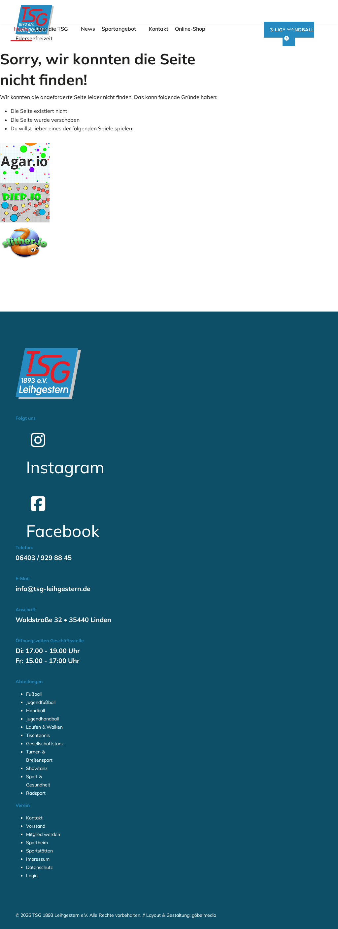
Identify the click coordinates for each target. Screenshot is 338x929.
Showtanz (37, 768)
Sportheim (37, 843)
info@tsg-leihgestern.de (53, 588)
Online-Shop (190, 28)
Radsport (36, 793)
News (88, 28)
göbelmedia (204, 915)
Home (21, 28)
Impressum (38, 859)
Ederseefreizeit (34, 38)
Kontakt (158, 28)
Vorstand (35, 826)
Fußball (34, 694)
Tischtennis (38, 735)
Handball (35, 710)
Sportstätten (39, 851)
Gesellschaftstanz (45, 744)
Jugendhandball (42, 719)
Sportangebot (119, 28)
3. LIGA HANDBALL (292, 30)
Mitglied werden (43, 834)
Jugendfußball (40, 702)
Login (32, 876)
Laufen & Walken (44, 727)
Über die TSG (51, 28)
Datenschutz (39, 867)
